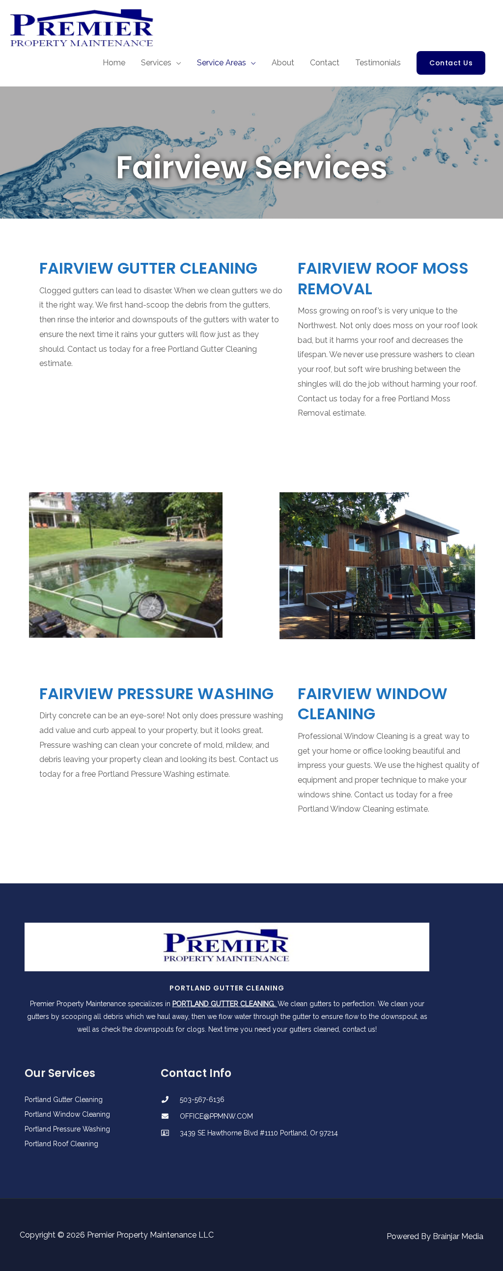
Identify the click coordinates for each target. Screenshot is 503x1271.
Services (156, 62)
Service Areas (221, 62)
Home (114, 62)
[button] (451, 63)
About (283, 62)
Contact (324, 62)
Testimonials (378, 62)
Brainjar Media (458, 1236)
